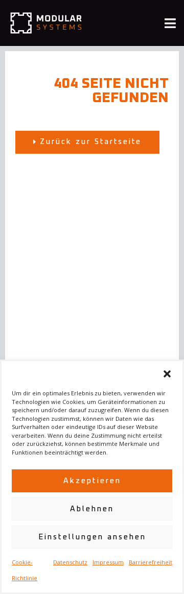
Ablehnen (92, 509)
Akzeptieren (92, 481)
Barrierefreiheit (150, 562)
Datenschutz (70, 562)
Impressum (108, 562)
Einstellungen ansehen (92, 537)
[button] (167, 374)
